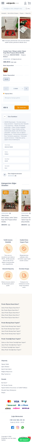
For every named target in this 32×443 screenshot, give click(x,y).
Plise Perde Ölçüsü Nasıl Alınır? (10, 317)
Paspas (21, 13)
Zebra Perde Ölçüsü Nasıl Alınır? (10, 307)
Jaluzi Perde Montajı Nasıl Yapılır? (11, 331)
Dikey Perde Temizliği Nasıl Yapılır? (11, 349)
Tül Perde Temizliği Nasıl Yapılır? (10, 347)
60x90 (6, 79)
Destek (3, 379)
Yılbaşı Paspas (5, 215)
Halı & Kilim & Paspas (13, 13)
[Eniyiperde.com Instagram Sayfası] (17, 427)
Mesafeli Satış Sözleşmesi (8, 390)
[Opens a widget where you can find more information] (24, 440)
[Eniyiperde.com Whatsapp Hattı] (22, 427)
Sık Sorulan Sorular (6, 385)
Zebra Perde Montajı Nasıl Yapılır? (11, 326)
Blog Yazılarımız (5, 374)
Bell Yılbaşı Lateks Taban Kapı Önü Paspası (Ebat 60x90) (9, 220)
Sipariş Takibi (5, 364)
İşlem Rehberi (5, 366)
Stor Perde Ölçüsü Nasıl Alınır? (10, 310)
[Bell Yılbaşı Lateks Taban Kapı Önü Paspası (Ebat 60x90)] (9, 200)
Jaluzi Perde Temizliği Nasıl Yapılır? (11, 345)
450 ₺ (5, 107)
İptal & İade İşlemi (6, 369)
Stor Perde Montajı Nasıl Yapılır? (10, 328)
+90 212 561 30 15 (17, 420)
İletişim (3, 392)
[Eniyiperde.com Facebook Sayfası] (12, 427)
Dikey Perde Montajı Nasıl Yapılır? (11, 333)
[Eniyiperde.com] (14, 3)
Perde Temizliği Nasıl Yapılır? (11, 339)
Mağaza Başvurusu (6, 371)
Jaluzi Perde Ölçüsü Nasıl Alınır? (10, 312)
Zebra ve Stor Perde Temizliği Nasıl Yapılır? (13, 342)
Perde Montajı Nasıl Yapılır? (10, 322)
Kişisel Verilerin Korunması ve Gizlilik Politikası (14, 387)
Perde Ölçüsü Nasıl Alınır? (10, 304)
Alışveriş (4, 360)
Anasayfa (3, 13)
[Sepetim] (29, 3)
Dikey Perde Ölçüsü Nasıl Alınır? (10, 315)
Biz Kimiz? (4, 382)
